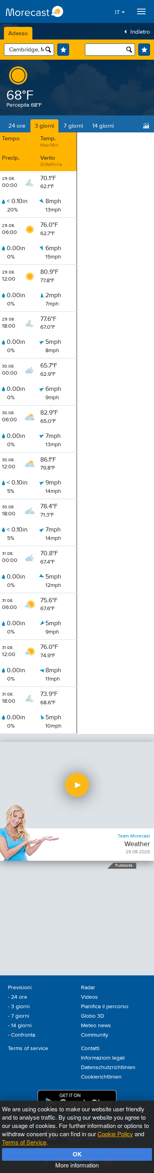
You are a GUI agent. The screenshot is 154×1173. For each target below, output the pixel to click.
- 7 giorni (18, 1016)
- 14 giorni (20, 1025)
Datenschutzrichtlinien (108, 1067)
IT (118, 12)
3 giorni (44, 126)
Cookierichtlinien (101, 1077)
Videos (89, 997)
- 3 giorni (19, 1006)
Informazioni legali (103, 1058)
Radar (88, 987)
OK (77, 1154)
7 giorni (73, 126)
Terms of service (28, 1048)
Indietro (140, 32)
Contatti (90, 1048)
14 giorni (103, 126)
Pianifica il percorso (104, 1006)
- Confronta (21, 1035)
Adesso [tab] (18, 33)
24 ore (16, 126)
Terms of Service (24, 1142)
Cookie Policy (115, 1134)
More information (77, 1165)
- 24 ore (17, 997)
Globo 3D (92, 1016)
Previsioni (20, 987)
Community (94, 1035)
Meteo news (96, 1025)
